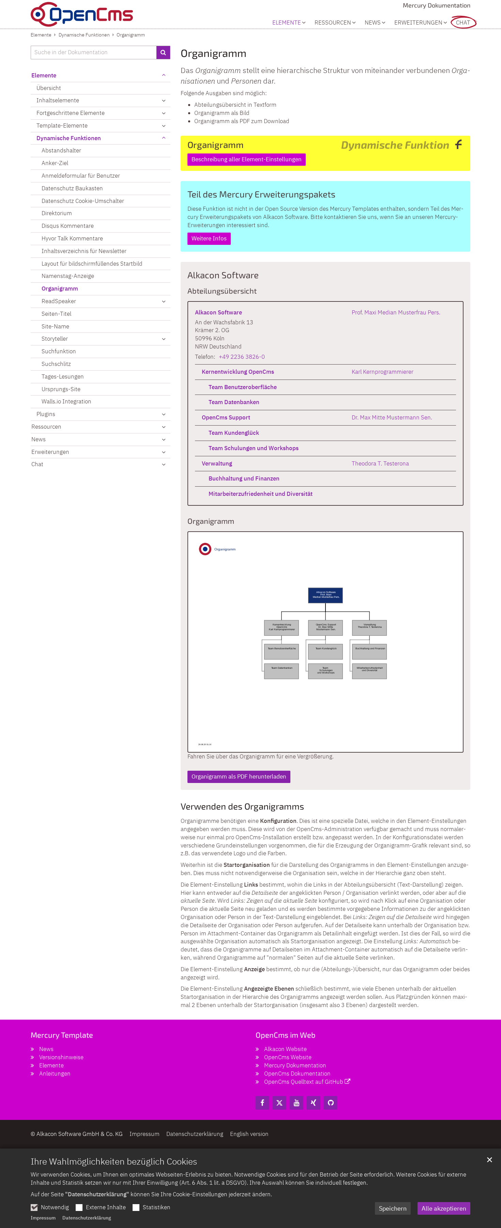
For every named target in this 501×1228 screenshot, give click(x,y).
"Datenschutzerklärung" (97, 1194)
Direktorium (57, 213)
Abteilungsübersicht (222, 290)
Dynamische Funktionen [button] (68, 138)
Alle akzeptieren (444, 1208)
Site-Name (55, 326)
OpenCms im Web (286, 1034)
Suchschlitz (56, 364)
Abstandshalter (61, 150)
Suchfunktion (59, 351)
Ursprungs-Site (61, 389)
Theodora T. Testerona (380, 463)
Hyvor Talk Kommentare (72, 238)
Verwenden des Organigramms (242, 806)
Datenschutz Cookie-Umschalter (83, 201)
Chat (463, 22)
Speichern (393, 1208)
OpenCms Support (226, 417)
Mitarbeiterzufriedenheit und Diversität (261, 494)
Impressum (43, 1218)
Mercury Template (62, 1034)
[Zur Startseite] (82, 14)
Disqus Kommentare (68, 226)
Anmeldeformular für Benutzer (81, 175)
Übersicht (48, 88)
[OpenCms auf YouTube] (296, 1103)
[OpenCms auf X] (279, 1103)
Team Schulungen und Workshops (254, 448)
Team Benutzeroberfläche (243, 387)
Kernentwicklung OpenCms (238, 371)
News (373, 22)
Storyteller (55, 338)
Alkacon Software (223, 274)
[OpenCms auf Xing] (313, 1103)
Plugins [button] (45, 414)
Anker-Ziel (55, 163)
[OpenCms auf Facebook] (262, 1103)
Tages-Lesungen (63, 376)
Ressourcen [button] (333, 22)
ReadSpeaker (59, 301)
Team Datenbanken (234, 402)
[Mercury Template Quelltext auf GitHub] (330, 1103)
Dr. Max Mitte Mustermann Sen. (392, 417)
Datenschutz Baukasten (72, 188)
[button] (163, 301)
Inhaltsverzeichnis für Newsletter (84, 251)
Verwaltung (217, 463)
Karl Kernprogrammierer (382, 371)
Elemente (41, 35)
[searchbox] (93, 52)
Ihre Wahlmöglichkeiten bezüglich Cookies (114, 1161)
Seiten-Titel (56, 313)
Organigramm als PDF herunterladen (239, 776)
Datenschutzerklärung (86, 1218)
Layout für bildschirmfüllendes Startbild (92, 263)
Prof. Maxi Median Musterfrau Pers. (396, 312)
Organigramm (131, 35)
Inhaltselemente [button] (57, 100)
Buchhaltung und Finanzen (244, 478)
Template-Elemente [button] (62, 125)
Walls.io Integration (66, 401)
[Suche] (163, 52)
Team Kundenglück (234, 433)
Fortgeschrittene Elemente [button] (70, 113)
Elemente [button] (286, 22)
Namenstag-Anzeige (68, 276)
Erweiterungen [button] (418, 22)
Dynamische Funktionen (84, 35)
